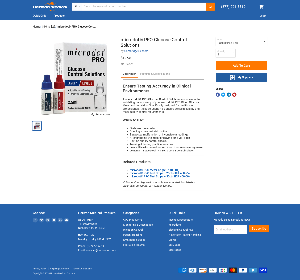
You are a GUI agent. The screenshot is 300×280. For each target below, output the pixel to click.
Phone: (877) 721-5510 (91, 246)
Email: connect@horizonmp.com (97, 250)
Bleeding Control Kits (181, 229)
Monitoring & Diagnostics (138, 224)
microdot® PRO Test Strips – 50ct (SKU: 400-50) (160, 176)
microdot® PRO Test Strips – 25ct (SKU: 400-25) (160, 173)
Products (59, 15)
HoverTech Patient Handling (185, 234)
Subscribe (259, 228)
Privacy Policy (39, 268)
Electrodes (175, 249)
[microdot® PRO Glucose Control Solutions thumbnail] (36, 125)
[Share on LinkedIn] (229, 95)
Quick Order (40, 15)
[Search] (210, 7)
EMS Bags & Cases (134, 239)
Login (263, 15)
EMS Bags (174, 244)
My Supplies (245, 77)
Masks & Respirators (181, 219)
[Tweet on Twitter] (223, 95)
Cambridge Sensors (136, 51)
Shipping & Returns (59, 268)
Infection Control (133, 229)
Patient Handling (132, 234)
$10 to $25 (48, 26)
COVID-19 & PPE (132, 219)
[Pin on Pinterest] (234, 95)
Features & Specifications (155, 74)
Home (36, 26)
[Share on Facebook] (218, 95)
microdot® (175, 224)
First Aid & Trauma (134, 244)
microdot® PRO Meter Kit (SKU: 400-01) (154, 170)
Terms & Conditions (82, 268)
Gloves (173, 239)
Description (129, 74)
